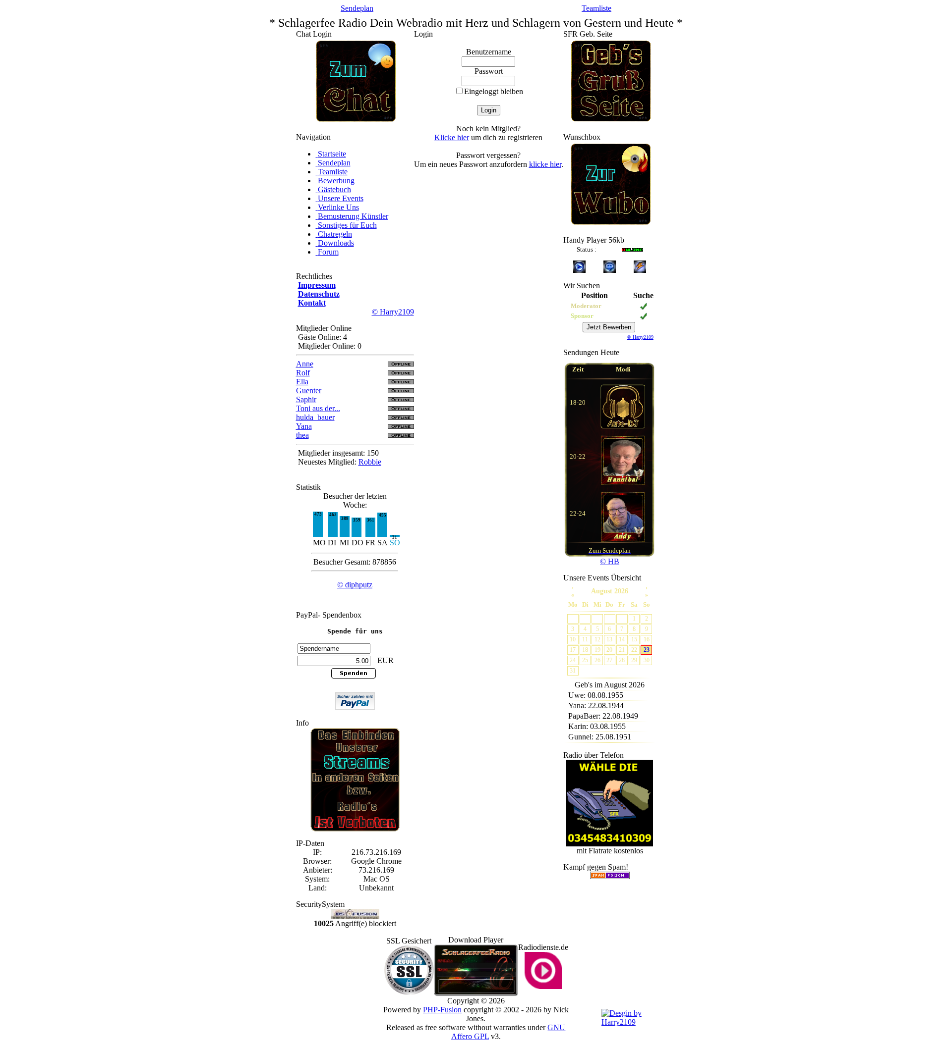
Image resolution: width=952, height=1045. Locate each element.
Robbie (369, 462)
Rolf (303, 372)
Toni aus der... (318, 408)
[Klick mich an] (622, 460)
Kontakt (312, 303)
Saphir (306, 399)
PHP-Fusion (442, 1009)
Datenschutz (319, 294)
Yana (304, 426)
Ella (302, 381)
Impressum (317, 285)
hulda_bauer (315, 417)
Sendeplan (357, 8)
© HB (609, 561)
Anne (304, 364)
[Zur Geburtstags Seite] (610, 118)
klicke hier (545, 164)
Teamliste (596, 8)
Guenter (308, 390)
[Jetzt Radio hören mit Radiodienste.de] (543, 986)
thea (302, 435)
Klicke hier (451, 137)
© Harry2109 (393, 312)
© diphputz (354, 584)
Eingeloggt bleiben (493, 91)
